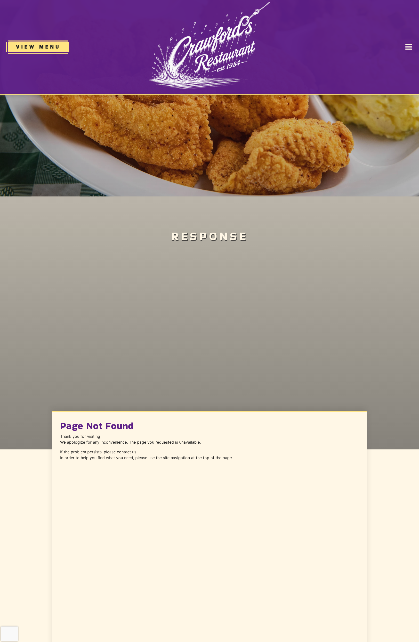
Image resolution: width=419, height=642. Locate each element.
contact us (126, 451)
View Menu (42, 46)
